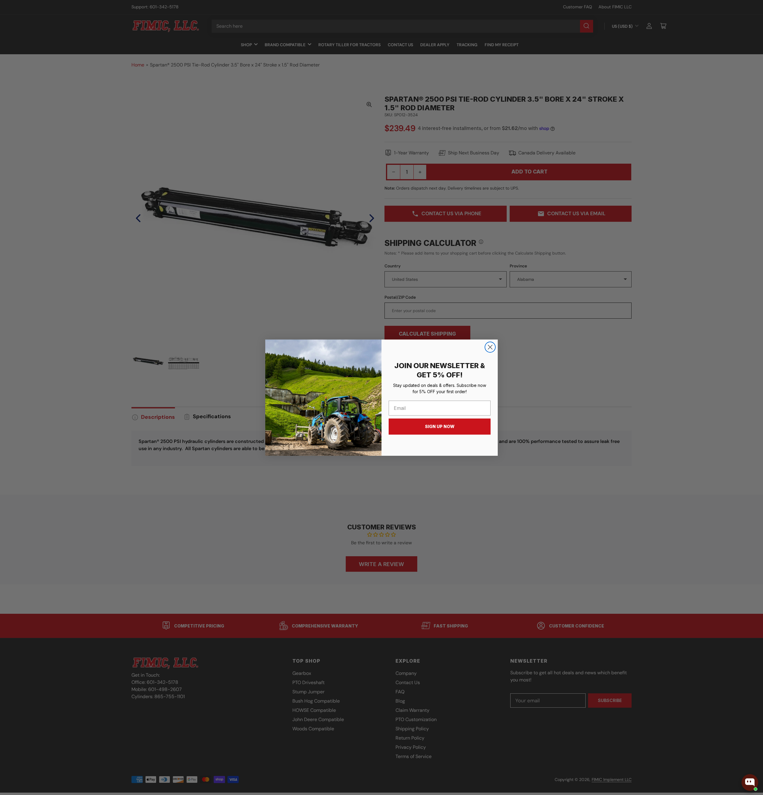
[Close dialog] (490, 347)
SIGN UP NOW (440, 426)
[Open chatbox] (750, 782)
